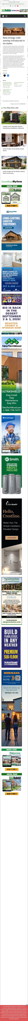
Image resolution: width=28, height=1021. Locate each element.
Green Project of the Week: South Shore (13, 150)
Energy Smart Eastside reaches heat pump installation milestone (13, 127)
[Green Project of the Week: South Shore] (14, 134)
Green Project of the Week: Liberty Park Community (14, 172)
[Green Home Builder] (3, 16)
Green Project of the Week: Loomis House (11, 100)
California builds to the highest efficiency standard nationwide (7, 91)
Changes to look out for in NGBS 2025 (17, 103)
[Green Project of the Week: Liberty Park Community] (14, 156)
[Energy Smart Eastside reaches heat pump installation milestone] (14, 111)
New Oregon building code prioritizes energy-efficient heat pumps (7, 84)
